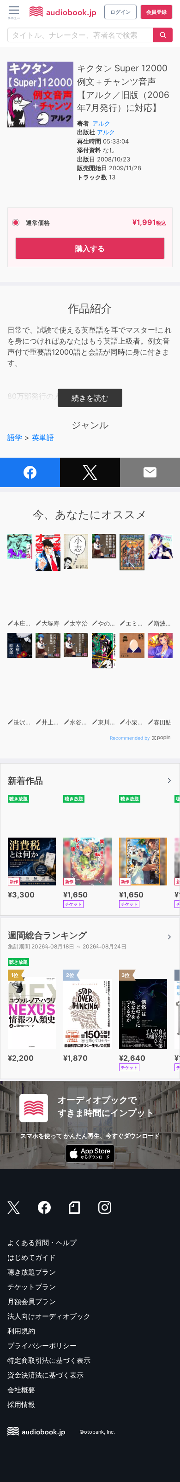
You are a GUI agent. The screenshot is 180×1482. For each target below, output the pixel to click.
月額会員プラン (31, 1301)
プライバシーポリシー (42, 1345)
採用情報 (21, 1404)
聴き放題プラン (31, 1272)
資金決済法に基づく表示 (45, 1375)
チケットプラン (31, 1286)
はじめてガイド (31, 1257)
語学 (14, 437)
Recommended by (130, 738)
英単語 (43, 437)
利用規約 (21, 1331)
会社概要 (21, 1389)
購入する (90, 248)
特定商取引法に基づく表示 (48, 1360)
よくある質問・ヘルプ (42, 1242)
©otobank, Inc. (97, 1432)
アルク (101, 123)
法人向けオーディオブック (48, 1316)
